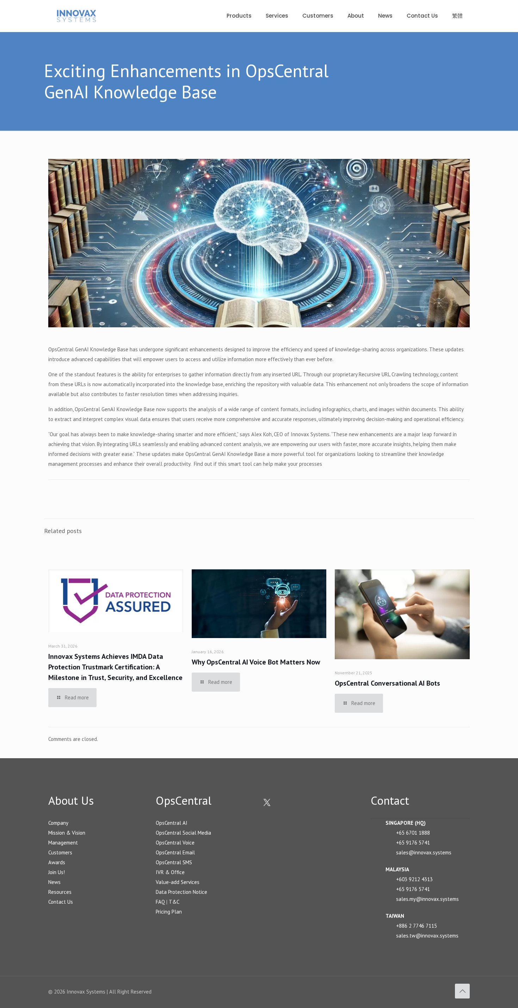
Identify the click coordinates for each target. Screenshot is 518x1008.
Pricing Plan (169, 911)
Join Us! (56, 872)
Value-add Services (177, 882)
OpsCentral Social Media (183, 832)
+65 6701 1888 (413, 832)
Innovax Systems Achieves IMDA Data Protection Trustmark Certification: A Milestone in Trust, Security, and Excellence (115, 667)
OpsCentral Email (175, 852)
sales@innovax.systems (423, 852)
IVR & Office (170, 872)
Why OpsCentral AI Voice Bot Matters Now (256, 662)
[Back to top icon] (462, 991)
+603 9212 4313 (414, 879)
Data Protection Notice (181, 892)
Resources (60, 892)
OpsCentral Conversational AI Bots (387, 683)
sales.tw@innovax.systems (427, 935)
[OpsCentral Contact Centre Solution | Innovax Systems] (76, 16)
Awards (56, 862)
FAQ (160, 901)
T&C (174, 901)
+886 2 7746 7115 (416, 925)
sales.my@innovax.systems (427, 899)
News (54, 882)
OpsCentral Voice (175, 842)
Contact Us (60, 901)
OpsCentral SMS (174, 862)
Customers (60, 852)
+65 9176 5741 (413, 842)
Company (58, 823)
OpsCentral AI (171, 823)
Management (63, 842)
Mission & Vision (66, 832)
